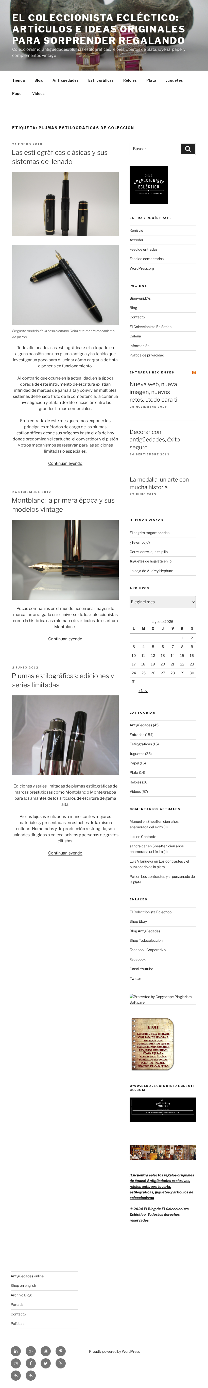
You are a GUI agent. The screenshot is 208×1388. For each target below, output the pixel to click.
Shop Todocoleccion (146, 940)
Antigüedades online (27, 1276)
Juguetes (174, 80)
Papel (17, 93)
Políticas (17, 1323)
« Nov (143, 690)
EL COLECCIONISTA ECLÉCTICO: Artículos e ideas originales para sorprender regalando (99, 29)
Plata (151, 80)
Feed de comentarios (147, 258)
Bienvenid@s (140, 298)
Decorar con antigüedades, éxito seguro (155, 440)
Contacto (137, 317)
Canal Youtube (141, 969)
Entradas (137, 734)
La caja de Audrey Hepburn (151, 571)
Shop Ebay (138, 921)
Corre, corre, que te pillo (149, 552)
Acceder (136, 240)
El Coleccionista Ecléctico (150, 326)
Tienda (18, 80)
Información (139, 346)
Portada (17, 1304)
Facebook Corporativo (148, 950)
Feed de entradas (144, 249)
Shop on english (23, 1285)
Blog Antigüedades (145, 931)
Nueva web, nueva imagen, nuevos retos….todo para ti (153, 392)
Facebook (138, 959)
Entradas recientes (152, 372)
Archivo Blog (21, 1295)
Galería (135, 336)
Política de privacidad (147, 355)
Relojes (130, 80)
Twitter (135, 978)
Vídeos (38, 93)
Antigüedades (66, 80)
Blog (38, 80)
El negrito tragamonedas (149, 532)
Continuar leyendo (65, 463)
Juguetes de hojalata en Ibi (151, 561)
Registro (136, 230)
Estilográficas (101, 80)
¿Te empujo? (140, 542)
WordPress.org (142, 268)
